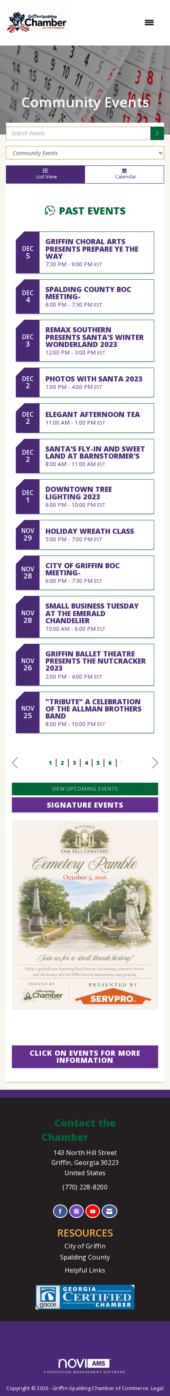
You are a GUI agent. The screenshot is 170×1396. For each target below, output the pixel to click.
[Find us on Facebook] (60, 1211)
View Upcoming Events (85, 788)
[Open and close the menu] (115, 22)
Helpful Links (85, 1270)
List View (45, 176)
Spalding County (85, 1257)
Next (155, 770)
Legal (157, 1388)
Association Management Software (85, 1372)
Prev (15, 770)
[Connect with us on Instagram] (76, 1211)
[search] (157, 133)
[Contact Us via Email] (109, 1211)
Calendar (124, 176)
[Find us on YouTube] (92, 1211)
